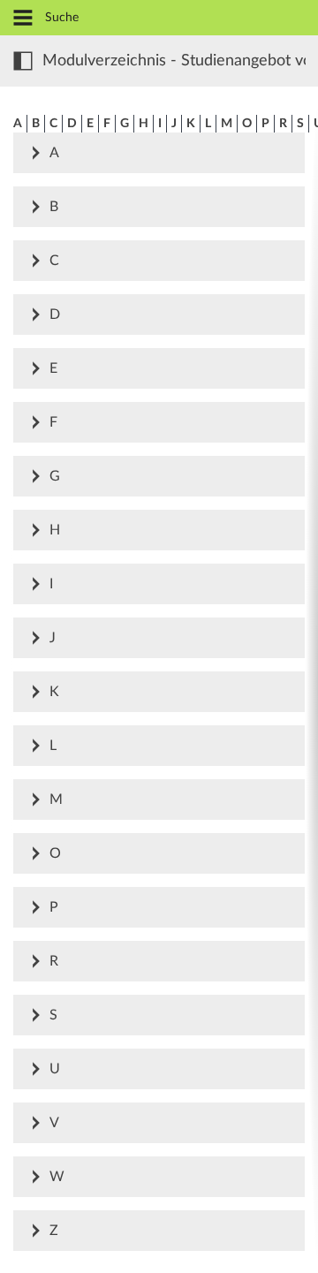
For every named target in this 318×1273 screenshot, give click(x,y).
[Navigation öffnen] (23, 19)
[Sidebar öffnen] (23, 61)
